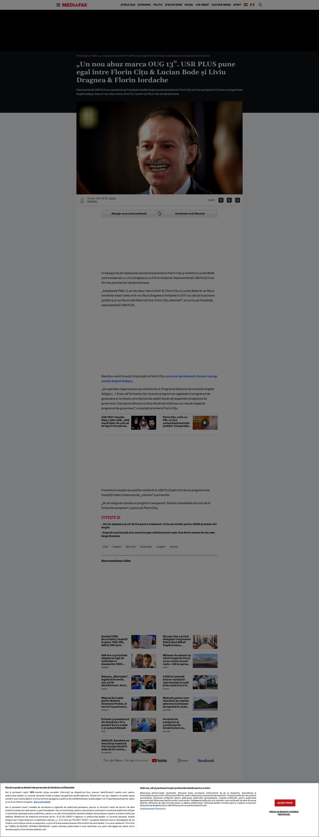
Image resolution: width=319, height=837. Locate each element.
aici (56, 820)
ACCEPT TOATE (284, 803)
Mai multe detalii (42, 802)
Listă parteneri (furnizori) (152, 808)
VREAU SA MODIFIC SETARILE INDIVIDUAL (284, 812)
